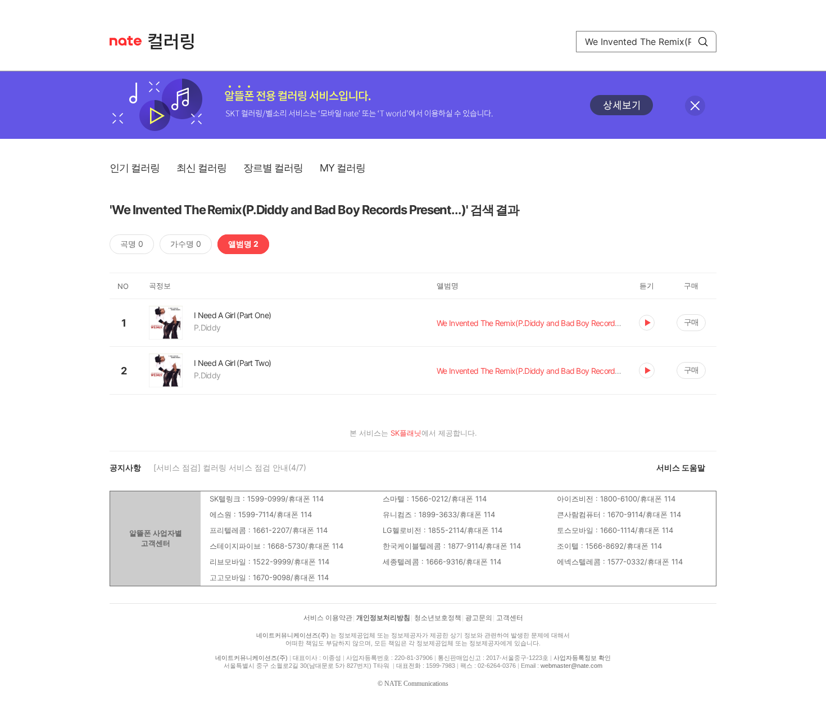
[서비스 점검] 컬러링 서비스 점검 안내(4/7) (229, 467)
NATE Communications (416, 684)
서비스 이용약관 (327, 618)
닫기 (695, 106)
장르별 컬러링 (273, 168)
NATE (126, 41)
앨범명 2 (243, 243)
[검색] (703, 41)
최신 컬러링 (201, 168)
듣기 (647, 323)
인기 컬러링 (135, 168)
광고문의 (478, 618)
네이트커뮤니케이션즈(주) (292, 635)
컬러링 (176, 41)
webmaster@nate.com (571, 665)
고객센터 (509, 618)
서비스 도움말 (680, 467)
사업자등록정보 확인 (582, 657)
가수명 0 (185, 243)
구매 (691, 322)
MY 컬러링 (342, 168)
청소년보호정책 (437, 618)
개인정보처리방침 (383, 618)
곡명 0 (131, 243)
